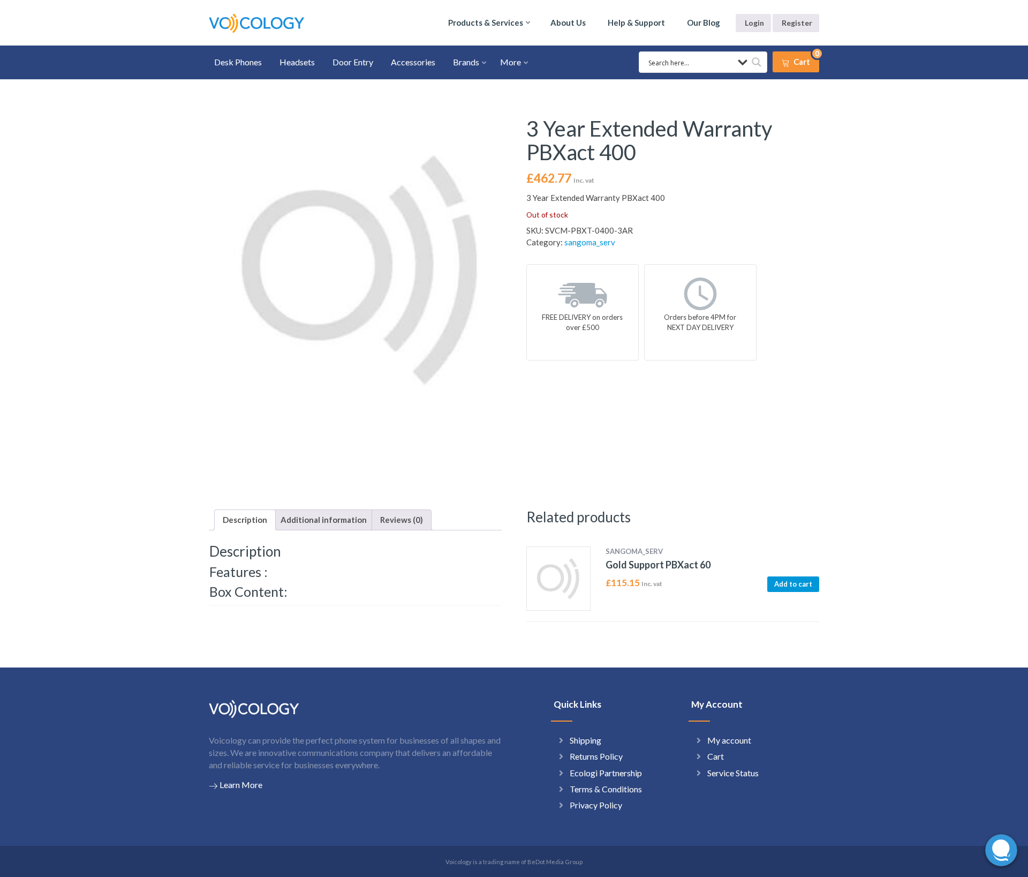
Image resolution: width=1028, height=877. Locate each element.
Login (754, 22)
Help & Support (636, 22)
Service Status (733, 773)
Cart (715, 756)
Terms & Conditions (606, 789)
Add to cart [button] (793, 584)
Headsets (297, 62)
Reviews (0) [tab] (401, 519)
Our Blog (703, 22)
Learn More (241, 784)
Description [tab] (245, 519)
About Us (568, 22)
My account (729, 740)
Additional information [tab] (324, 519)
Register (797, 22)
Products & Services (485, 22)
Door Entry (352, 62)
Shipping (585, 740)
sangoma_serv (589, 242)
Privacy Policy (596, 805)
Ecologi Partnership (606, 773)
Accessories (413, 62)
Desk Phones (238, 62)
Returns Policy (596, 756)
